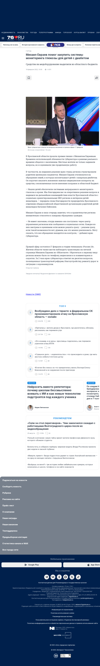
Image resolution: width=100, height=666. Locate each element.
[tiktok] (78, 577)
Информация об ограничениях (62, 610)
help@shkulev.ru (67, 600)
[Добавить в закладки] (29, 77)
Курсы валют (80, 32)
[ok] (59, 577)
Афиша (58, 32)
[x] (72, 577)
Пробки (91, 32)
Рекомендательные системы (62, 616)
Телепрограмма (46, 32)
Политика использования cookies (62, 613)
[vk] (52, 577)
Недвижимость (8, 32)
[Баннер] (55, 45)
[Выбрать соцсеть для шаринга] (96, 77)
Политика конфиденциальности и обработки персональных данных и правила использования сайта (62, 623)
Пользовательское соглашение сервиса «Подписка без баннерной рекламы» (62, 620)
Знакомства (22, 32)
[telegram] (46, 577)
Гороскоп (67, 32)
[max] (65, 577)
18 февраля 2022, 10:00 (34, 69)
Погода (33, 32)
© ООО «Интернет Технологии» (62, 650)
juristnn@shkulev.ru (86, 598)
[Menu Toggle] (3, 38)
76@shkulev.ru (73, 596)
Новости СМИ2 (33, 294)
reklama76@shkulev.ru (82, 604)
